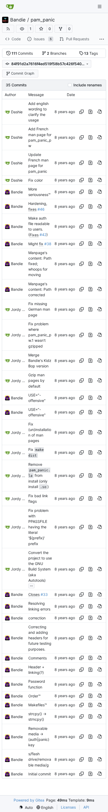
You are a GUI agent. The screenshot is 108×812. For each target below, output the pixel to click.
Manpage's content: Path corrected (39, 289)
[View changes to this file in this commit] (90, 112)
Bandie (17, 20)
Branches (56, 53)
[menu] (26, 807)
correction (37, 618)
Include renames (87, 85)
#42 (43, 235)
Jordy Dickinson (18, 309)
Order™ (34, 696)
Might (33, 244)
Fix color (35, 180)
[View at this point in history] (99, 112)
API (86, 807)
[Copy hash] (81, 112)
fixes (32, 209)
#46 (41, 209)
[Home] (10, 6)
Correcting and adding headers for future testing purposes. (39, 638)
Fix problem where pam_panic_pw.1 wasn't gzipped (39, 335)
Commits (22, 53)
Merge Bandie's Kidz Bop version (39, 360)
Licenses (68, 807)
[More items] (102, 39)
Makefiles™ (37, 705)
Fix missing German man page (39, 309)
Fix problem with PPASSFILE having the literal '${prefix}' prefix (38, 527)
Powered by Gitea (29, 800)
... (31, 585)
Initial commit (39, 774)
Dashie (17, 112)
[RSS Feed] (8, 29)
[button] (22, 29)
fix (41, 244)
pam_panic (43, 20)
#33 (44, 594)
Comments (37, 658)
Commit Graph (22, 73)
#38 (47, 244)
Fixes (34, 235)
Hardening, (37, 203)
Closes (34, 594)
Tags (91, 53)
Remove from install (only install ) (39, 475)
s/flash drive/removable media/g (39, 759)
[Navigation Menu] (100, 6)
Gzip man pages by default (36, 380)
